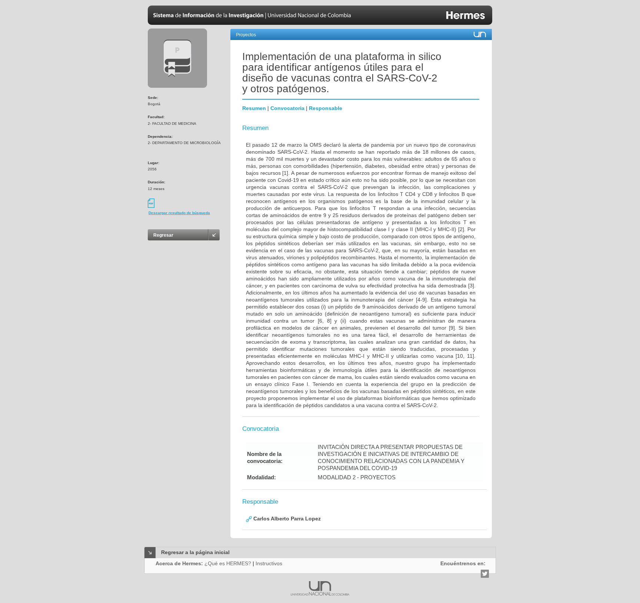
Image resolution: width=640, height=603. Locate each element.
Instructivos (269, 563)
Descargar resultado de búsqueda (179, 213)
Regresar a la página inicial (195, 552)
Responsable (325, 108)
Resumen (254, 108)
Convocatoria (287, 108)
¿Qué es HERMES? (227, 563)
